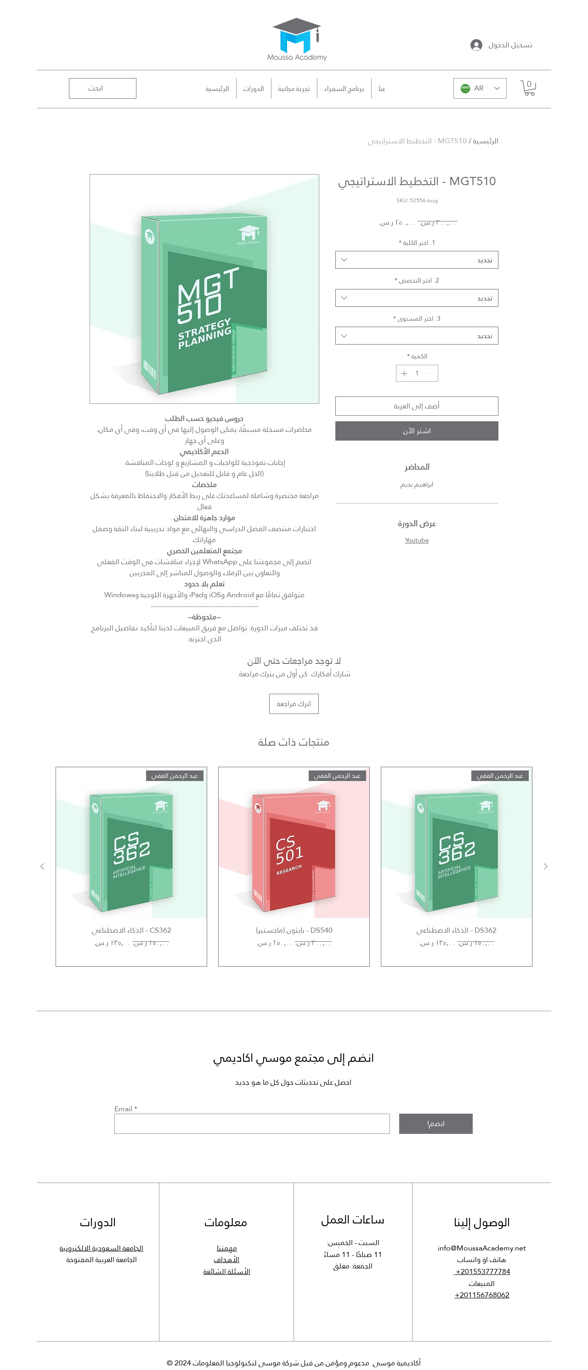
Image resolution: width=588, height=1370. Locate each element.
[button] (529, 88)
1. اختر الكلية (417, 243)
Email (123, 1109)
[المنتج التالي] (42, 866)
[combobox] (416, 260)
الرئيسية (485, 141)
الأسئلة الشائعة (227, 1271)
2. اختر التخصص (417, 280)
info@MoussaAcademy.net (482, 1248)
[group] (294, 866)
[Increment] (403, 373)
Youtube (417, 540)
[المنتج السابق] (545, 866)
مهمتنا (227, 1248)
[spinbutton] (417, 373)
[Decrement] (431, 373)
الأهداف (226, 1259)
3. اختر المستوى (417, 318)
